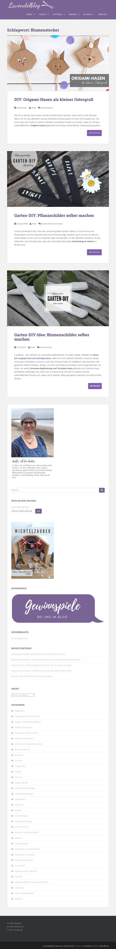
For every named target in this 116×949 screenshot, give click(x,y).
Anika (33, 107)
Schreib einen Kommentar (52, 223)
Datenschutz (69, 946)
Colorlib (87, 946)
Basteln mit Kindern (24, 738)
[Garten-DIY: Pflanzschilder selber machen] (58, 179)
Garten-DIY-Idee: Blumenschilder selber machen (51, 337)
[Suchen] (102, 490)
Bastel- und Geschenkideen (28, 722)
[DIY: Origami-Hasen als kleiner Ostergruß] (58, 63)
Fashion (18, 760)
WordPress (104, 946)
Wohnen (73, 14)
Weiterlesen (94, 133)
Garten (18, 771)
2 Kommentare (46, 107)
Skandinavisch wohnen (26, 871)
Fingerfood (20, 766)
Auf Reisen (57, 14)
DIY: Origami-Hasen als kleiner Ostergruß (53, 99)
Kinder (18, 810)
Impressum (58, 946)
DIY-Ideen (87, 14)
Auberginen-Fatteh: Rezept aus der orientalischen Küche (38, 654)
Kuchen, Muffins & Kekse (27, 832)
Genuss (18, 777)
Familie (29, 14)
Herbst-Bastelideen (24, 793)
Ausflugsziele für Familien (27, 716)
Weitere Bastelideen (24, 893)
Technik (18, 876)
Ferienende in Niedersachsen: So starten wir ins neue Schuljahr (41, 665)
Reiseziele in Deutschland (27, 849)
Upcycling (19, 887)
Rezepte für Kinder (24, 860)
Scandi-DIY (20, 865)
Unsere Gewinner (19, 638)
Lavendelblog (48, 946)
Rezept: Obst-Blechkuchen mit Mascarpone (31, 676)
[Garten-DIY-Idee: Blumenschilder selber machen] (58, 298)
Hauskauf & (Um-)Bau (25, 788)
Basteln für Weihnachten (27, 733)
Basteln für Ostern (24, 727)
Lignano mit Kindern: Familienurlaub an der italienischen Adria (41, 670)
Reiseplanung (21, 843)
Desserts (19, 755)
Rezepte (42, 14)
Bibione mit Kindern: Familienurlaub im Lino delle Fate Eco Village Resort (45, 659)
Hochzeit (19, 804)
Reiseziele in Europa (24, 854)
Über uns (102, 14)
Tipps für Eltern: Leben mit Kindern (32, 882)
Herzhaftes (20, 799)
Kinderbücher (21, 815)
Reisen (18, 838)
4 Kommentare (45, 347)
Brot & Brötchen (22, 749)
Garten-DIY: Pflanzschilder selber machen (54, 215)
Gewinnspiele (21, 782)
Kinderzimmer (22, 827)
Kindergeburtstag (23, 821)
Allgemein (19, 710)
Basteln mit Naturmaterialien (29, 744)
